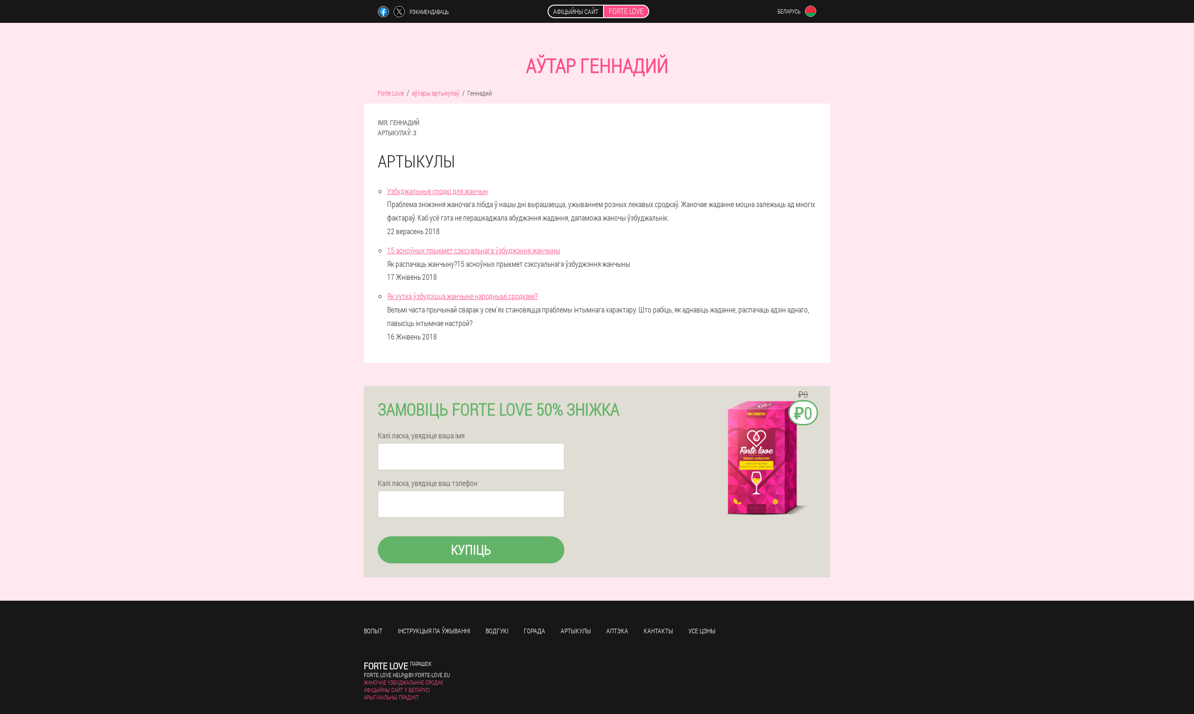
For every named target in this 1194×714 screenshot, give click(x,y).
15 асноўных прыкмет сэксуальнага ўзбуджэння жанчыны (473, 250)
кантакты (658, 630)
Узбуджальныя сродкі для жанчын (437, 191)
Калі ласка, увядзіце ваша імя (421, 435)
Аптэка (617, 630)
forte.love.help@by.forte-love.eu (407, 675)
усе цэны (701, 630)
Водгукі (497, 630)
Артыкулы (576, 630)
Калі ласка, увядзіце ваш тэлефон (428, 483)
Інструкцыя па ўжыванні (434, 630)
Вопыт (373, 630)
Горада (534, 630)
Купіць (471, 549)
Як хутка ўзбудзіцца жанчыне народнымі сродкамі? (462, 296)
